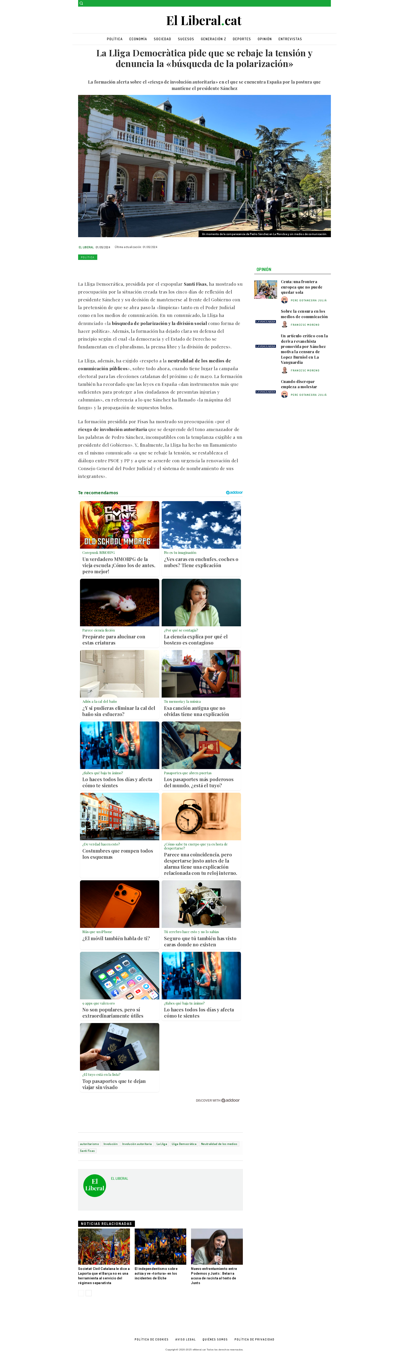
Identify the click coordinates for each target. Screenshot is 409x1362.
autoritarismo (89, 1144)
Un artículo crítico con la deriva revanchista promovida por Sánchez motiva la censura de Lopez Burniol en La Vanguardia (304, 349)
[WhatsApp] (104, 268)
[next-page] (89, 1293)
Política (87, 257)
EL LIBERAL (86, 247)
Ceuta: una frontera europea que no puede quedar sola (301, 287)
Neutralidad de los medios (219, 1144)
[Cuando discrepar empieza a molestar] (265, 389)
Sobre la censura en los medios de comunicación (304, 314)
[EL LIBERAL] (94, 1187)
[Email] (126, 268)
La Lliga (162, 1144)
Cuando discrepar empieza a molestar (299, 384)
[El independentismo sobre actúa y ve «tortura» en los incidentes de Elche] (161, 1246)
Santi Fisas (87, 1151)
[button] (81, 3)
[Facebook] (321, 3)
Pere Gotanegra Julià (309, 300)
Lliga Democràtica (184, 1144)
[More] (148, 268)
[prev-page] (81, 1293)
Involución (111, 1144)
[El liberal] (204, 20)
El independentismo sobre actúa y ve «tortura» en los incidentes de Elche (156, 1273)
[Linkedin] (115, 268)
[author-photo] (285, 300)
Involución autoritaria (137, 1144)
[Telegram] (137, 268)
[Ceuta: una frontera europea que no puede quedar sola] (265, 289)
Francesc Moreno (305, 324)
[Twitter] (328, 3)
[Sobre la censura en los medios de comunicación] (265, 319)
